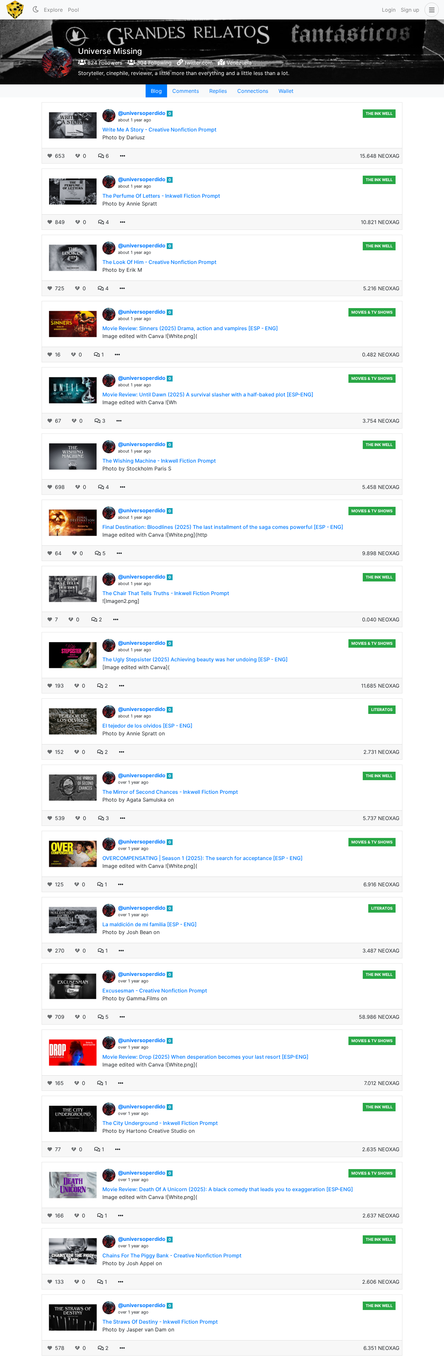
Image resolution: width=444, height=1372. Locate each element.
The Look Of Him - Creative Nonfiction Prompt (159, 262)
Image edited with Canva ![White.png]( (149, 336)
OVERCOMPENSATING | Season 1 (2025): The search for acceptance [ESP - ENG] (202, 858)
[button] (430, 10)
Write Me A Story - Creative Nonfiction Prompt (159, 129)
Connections (252, 91)
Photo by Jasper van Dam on (138, 1329)
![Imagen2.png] (120, 601)
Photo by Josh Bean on (131, 932)
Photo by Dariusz (123, 137)
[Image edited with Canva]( (136, 667)
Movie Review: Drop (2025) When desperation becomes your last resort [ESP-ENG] (205, 1057)
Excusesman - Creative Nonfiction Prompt (154, 990)
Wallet (286, 91)
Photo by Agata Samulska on (138, 799)
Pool (73, 9)
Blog (156, 91)
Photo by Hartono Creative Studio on (148, 1131)
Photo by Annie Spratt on (133, 733)
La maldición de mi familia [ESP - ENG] (149, 924)
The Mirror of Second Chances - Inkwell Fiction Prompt (170, 792)
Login (389, 9)
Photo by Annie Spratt (129, 203)
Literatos (382, 709)
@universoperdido (142, 113)
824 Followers (104, 62)
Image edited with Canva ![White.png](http (154, 534)
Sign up (410, 9)
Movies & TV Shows (372, 312)
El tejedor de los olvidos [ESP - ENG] (147, 725)
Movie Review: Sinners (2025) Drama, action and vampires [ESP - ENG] (190, 328)
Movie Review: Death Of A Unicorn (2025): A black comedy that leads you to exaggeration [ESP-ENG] (227, 1189)
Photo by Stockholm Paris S (136, 468)
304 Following (153, 62)
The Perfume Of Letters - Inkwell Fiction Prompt (161, 196)
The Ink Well (379, 113)
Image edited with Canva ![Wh (139, 402)
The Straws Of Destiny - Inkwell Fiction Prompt (160, 1321)
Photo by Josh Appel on (132, 1263)
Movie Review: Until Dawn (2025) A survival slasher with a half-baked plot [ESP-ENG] (207, 394)
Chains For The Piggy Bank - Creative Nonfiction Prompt (172, 1255)
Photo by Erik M (122, 270)
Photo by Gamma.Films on (134, 998)
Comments (185, 91)
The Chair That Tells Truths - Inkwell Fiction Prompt (165, 593)
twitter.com (199, 62)
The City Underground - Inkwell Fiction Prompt (160, 1123)
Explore (53, 9)
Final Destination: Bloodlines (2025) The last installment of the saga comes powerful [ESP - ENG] (222, 527)
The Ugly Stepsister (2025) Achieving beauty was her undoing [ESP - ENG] (195, 659)
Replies (218, 91)
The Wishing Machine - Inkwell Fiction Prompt (159, 460)
